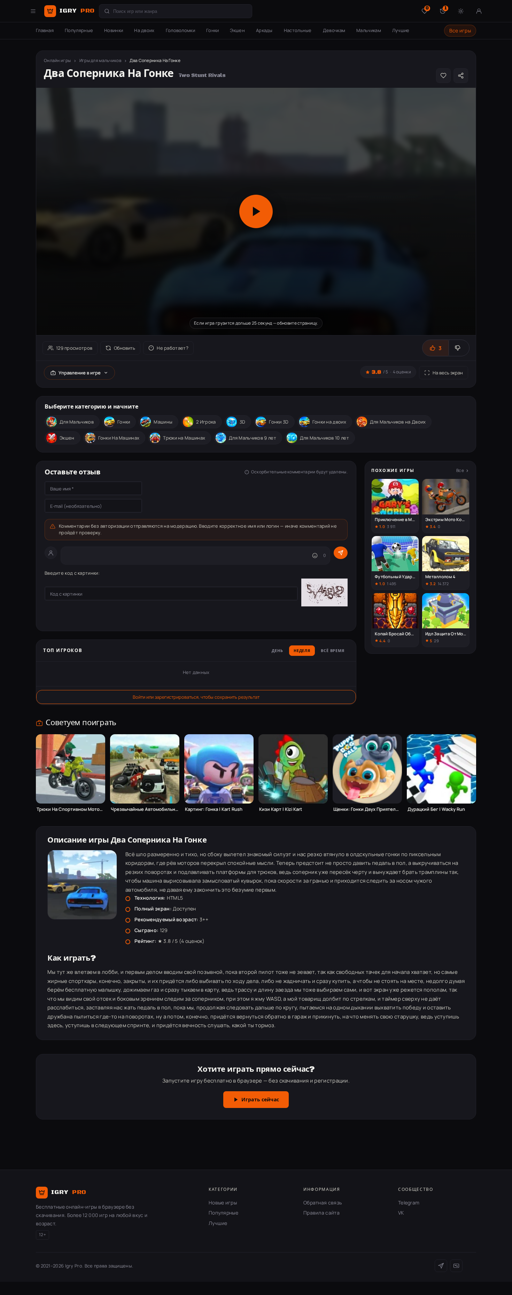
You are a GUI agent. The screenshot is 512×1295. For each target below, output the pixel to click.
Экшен (237, 30)
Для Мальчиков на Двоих (398, 422)
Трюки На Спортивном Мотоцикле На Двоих (70, 809)
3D (243, 422)
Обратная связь (322, 1202)
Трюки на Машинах (184, 438)
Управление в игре (80, 373)
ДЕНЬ (277, 651)
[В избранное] (443, 75)
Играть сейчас (260, 1100)
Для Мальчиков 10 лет (324, 438)
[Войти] (479, 11)
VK (401, 1212)
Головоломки (180, 30)
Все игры (460, 30)
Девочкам (334, 30)
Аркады (264, 30)
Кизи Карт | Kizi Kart (280, 809)
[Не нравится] (459, 348)
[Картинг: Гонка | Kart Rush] (219, 769)
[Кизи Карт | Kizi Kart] (293, 769)
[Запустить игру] (256, 211)
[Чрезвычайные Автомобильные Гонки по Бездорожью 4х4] (144, 769)
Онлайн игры (57, 60)
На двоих (144, 30)
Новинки (113, 30)
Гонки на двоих (329, 422)
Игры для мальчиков (100, 60)
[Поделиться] (460, 75)
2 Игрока (206, 422)
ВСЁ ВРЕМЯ (332, 651)
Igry (77, 11)
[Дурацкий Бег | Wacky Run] (441, 769)
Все (460, 470)
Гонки (212, 30)
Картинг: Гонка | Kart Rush (213, 809)
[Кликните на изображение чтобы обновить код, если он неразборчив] (324, 593)
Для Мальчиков (77, 422)
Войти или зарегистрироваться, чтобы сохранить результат (196, 697)
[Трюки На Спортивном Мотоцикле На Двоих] (70, 769)
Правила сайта (321, 1212)
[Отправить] (341, 552)
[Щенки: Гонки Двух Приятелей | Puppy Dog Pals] (367, 769)
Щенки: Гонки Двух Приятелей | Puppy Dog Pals (367, 809)
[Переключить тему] (461, 11)
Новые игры (223, 1202)
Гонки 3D (278, 422)
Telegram (408, 1202)
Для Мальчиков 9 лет (252, 438)
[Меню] (33, 11)
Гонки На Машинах (119, 438)
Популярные (79, 30)
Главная (45, 30)
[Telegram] (441, 1265)
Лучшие (401, 30)
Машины (163, 422)
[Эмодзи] (315, 555)
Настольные (298, 30)
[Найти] (107, 11)
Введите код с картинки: (72, 573)
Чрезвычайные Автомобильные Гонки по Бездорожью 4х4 (145, 809)
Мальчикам (368, 30)
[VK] (456, 1265)
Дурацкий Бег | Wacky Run (436, 809)
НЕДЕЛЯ (302, 651)
